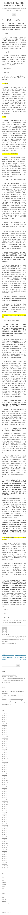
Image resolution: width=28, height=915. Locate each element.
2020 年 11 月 (5, 738)
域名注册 (4, 884)
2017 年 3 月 (4, 817)
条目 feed (4, 899)
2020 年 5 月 (4, 749)
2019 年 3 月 (4, 775)
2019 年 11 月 (5, 760)
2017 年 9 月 (4, 806)
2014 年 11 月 (5, 867)
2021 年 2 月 (4, 734)
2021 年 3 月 (4, 732)
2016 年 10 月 (5, 827)
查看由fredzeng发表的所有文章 (10, 643)
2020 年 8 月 (4, 743)
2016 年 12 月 (5, 823)
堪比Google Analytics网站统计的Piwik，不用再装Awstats (8, 657)
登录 (3, 897)
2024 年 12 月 (5, 721)
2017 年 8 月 (4, 808)
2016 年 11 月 (5, 825)
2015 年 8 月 (4, 851)
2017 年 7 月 (4, 810)
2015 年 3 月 (4, 860)
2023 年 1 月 (4, 723)
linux (3, 880)
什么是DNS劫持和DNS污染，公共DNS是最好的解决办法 (20, 657)
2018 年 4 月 (4, 793)
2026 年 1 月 (4, 715)
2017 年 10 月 (5, 804)
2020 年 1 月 (4, 756)
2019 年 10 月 (5, 762)
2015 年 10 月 (5, 847)
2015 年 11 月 (5, 845)
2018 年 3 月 (4, 795)
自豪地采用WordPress (6, 912)
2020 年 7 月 (4, 745)
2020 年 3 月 (4, 752)
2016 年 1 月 (4, 841)
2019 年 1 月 (4, 778)
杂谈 (19, 621)
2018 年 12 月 (5, 780)
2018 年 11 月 (5, 782)
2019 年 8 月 (4, 765)
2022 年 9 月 (4, 725)
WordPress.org (5, 903)
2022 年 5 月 (4, 728)
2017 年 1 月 (4, 821)
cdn (3, 877)
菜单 (14, 14)
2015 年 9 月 (4, 849)
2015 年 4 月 (4, 858)
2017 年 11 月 (5, 803)
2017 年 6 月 (4, 812)
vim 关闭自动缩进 (6, 682)
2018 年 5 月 (4, 791)
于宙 (3, 622)
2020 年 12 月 (5, 736)
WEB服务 (4, 882)
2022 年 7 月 (4, 727)
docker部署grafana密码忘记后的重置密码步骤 (12, 680)
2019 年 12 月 (5, 758)
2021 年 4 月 (4, 730)
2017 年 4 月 (4, 815)
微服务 (3, 886)
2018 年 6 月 (4, 790)
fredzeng (22, 622)
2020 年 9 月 (4, 741)
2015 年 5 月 (4, 856)
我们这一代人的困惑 (9, 622)
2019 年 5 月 (4, 771)
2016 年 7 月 (4, 832)
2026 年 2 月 (4, 714)
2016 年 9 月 (4, 828)
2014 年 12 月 (5, 866)
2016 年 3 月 (4, 838)
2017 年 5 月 (4, 814)
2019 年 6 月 (4, 769)
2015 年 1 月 (4, 864)
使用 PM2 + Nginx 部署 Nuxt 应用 (9, 676)
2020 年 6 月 (4, 747)
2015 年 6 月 (4, 854)
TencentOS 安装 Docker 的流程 (9, 675)
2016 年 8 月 (4, 830)
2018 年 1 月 (4, 799)
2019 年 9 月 (4, 764)
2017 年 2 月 (4, 819)
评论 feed (4, 901)
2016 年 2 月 (4, 840)
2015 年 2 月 (4, 862)
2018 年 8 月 (4, 786)
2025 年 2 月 (4, 719)
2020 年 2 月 (4, 754)
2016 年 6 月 (4, 834)
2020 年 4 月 (4, 751)
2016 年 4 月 (4, 836)
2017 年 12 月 (5, 801)
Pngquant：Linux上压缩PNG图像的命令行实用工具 (13, 678)
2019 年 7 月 (4, 767)
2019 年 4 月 (4, 773)
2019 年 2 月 (4, 777)
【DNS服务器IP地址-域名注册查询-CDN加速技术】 (14, 4)
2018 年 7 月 (4, 788)
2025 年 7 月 (4, 717)
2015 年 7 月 (4, 853)
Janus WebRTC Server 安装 (16, 699)
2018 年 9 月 (4, 784)
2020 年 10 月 (5, 739)
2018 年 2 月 (4, 797)
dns (3, 878)
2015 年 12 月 (5, 843)
